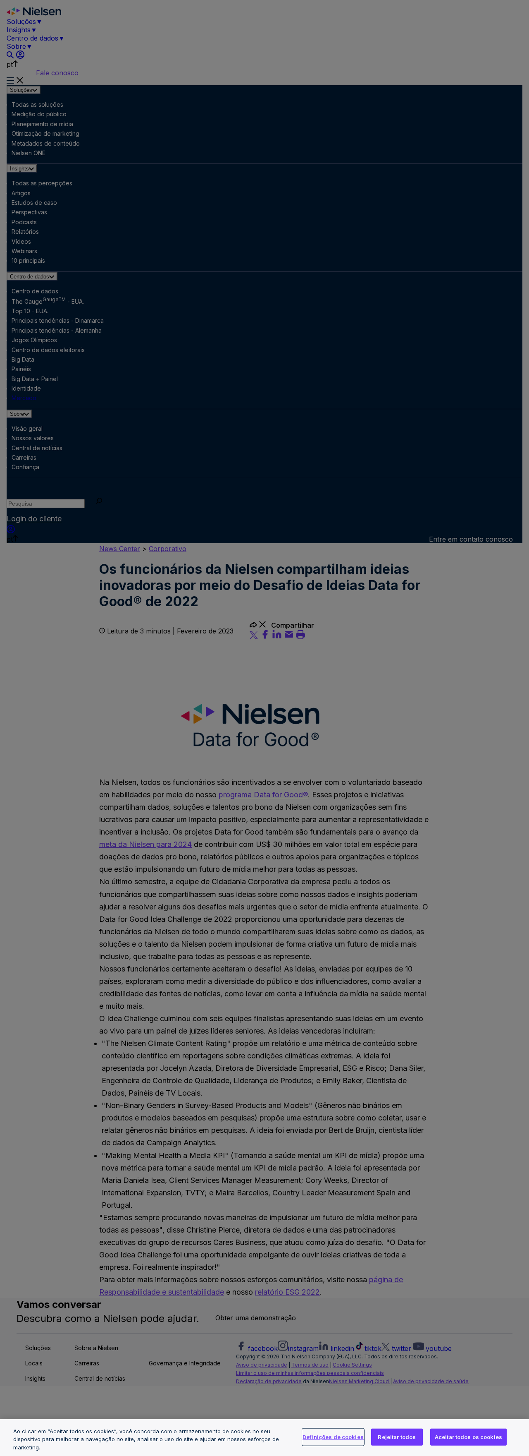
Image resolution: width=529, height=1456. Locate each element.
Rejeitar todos (397, 1436)
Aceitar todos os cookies (468, 1436)
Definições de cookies (333, 1436)
